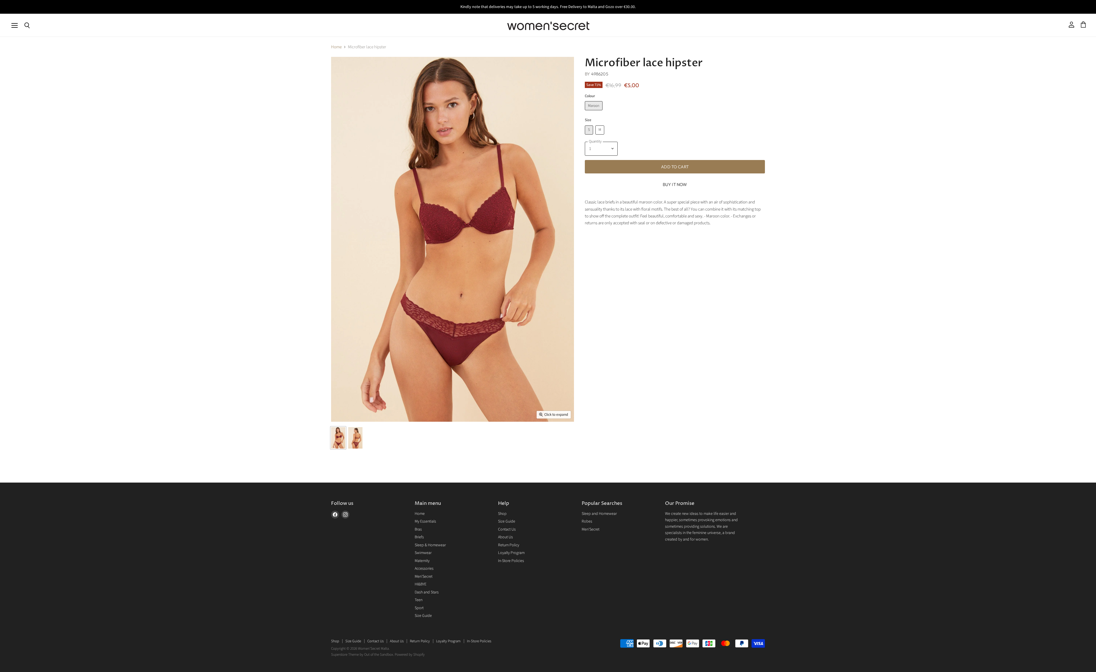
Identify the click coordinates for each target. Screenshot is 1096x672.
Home (336, 47)
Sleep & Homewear (430, 545)
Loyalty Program (511, 553)
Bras (418, 529)
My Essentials (425, 521)
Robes (587, 521)
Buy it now (675, 184)
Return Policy (508, 545)
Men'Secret (423, 576)
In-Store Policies (511, 561)
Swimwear (423, 553)
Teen (418, 600)
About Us (505, 537)
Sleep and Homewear (599, 514)
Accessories (424, 568)
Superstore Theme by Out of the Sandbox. (362, 654)
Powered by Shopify (410, 654)
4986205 (599, 74)
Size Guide (423, 616)
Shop (502, 514)
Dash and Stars (427, 592)
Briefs (419, 537)
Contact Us (507, 529)
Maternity (422, 561)
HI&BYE (420, 584)
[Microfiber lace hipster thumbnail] (338, 438)
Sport (419, 608)
